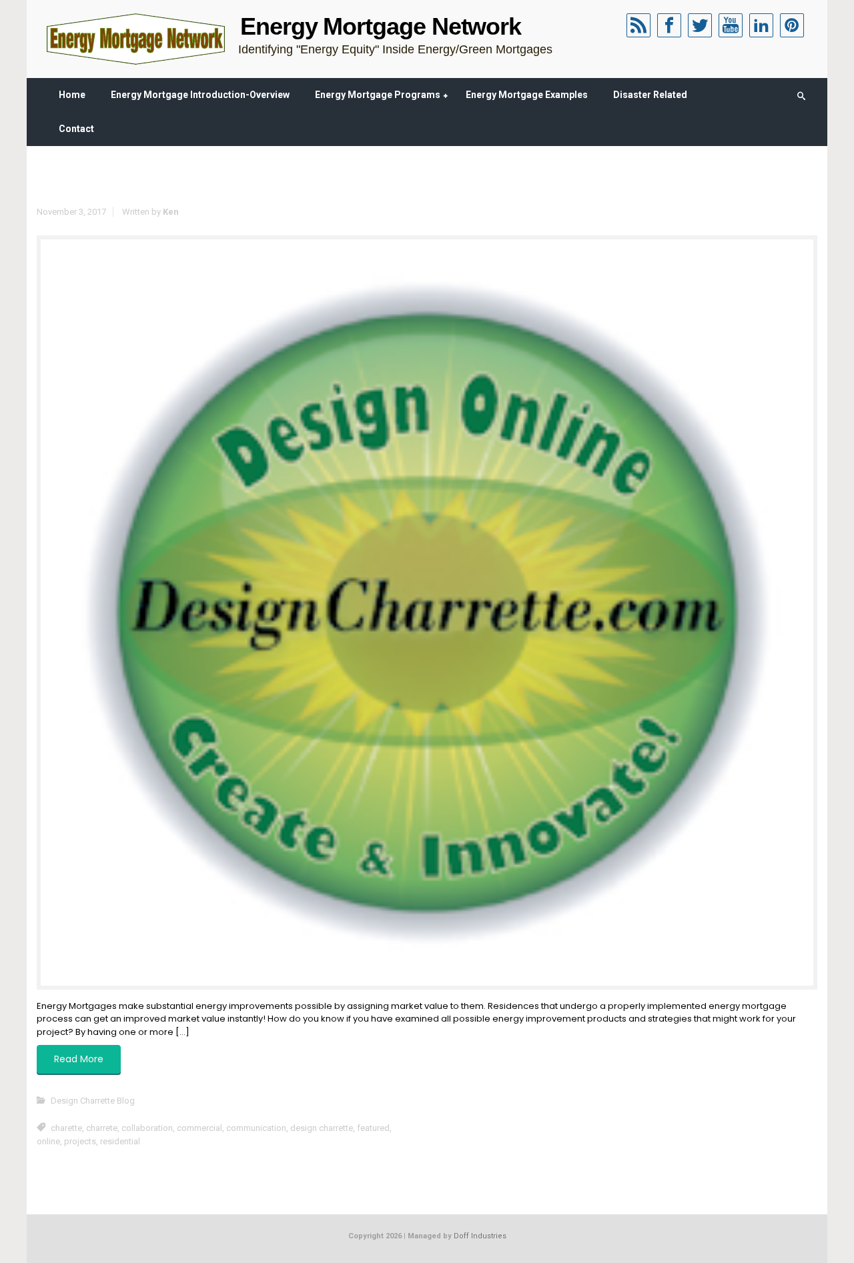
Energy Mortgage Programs (377, 94)
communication (256, 1128)
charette (66, 1128)
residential (120, 1141)
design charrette (321, 1128)
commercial (199, 1128)
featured (373, 1128)
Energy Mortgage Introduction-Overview (200, 94)
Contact (76, 128)
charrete (101, 1128)
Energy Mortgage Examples (527, 94)
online (48, 1141)
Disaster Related (650, 94)
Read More (78, 1059)
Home (72, 94)
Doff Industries (480, 1236)
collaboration (147, 1128)
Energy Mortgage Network (380, 26)
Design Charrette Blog (93, 1101)
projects (80, 1141)
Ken (171, 212)
